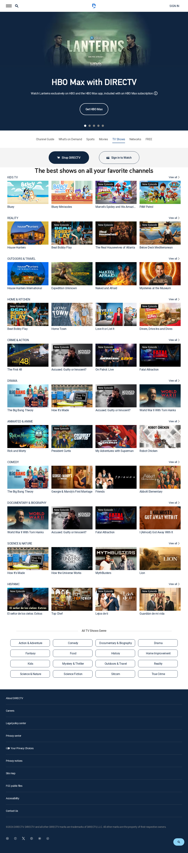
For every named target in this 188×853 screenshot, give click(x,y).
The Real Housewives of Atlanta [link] (115, 247)
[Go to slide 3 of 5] (94, 126)
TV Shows (118, 139)
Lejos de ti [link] (101, 613)
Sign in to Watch (121, 158)
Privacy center (13, 735)
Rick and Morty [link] (16, 451)
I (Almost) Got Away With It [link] (156, 532)
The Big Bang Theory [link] (20, 410)
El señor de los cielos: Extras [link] (24, 613)
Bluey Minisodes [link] (61, 207)
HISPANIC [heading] (13, 584)
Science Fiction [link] (73, 674)
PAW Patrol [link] (146, 207)
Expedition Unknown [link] (64, 288)
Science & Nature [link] (30, 674)
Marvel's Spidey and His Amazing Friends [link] (121, 207)
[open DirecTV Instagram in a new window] (31, 838)
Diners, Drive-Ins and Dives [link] (156, 329)
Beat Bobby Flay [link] (61, 247)
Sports (90, 139)
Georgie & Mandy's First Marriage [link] (71, 491)
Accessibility (12, 798)
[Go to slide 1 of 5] (85, 126)
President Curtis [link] (61, 451)
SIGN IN (174, 6)
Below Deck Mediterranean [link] (156, 247)
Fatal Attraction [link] (149, 369)
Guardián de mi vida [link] (152, 613)
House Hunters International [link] (24, 288)
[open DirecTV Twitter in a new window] (23, 838)
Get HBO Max (94, 109)
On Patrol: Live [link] (104, 369)
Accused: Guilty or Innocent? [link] (68, 369)
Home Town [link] (58, 329)
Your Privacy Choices (22, 748)
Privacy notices (14, 760)
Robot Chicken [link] (149, 451)
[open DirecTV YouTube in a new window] (39, 838)
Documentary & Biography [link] (115, 643)
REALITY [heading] (12, 218)
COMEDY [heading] (13, 462)
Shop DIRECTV (71, 158)
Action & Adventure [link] (30, 643)
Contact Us (12, 811)
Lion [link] (142, 573)
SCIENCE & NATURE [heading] (19, 543)
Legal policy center (16, 723)
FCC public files (14, 785)
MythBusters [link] (103, 573)
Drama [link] (158, 643)
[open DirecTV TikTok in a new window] (47, 838)
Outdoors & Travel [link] (116, 664)
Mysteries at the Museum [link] (155, 288)
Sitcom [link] (115, 674)
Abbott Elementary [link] (151, 491)
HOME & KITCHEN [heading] (18, 299)
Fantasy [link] (31, 653)
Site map (10, 773)
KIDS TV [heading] (12, 177)
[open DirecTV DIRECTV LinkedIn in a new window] (7, 838)
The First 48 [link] (14, 369)
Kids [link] (30, 664)
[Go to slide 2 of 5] (89, 126)
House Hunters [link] (16, 247)
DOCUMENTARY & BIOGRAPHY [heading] (26, 503)
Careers (10, 710)
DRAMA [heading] (12, 381)
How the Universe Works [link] (66, 573)
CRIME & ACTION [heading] (18, 340)
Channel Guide (45, 139)
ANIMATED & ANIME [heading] (20, 421)
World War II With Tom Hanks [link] (158, 410)
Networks (135, 139)
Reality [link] (158, 664)
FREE (149, 139)
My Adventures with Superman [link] (114, 451)
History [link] (115, 653)
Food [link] (73, 653)
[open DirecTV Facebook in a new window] (15, 838)
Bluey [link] (10, 207)
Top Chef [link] (57, 613)
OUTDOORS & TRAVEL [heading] (21, 259)
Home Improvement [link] (158, 653)
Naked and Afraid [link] (106, 288)
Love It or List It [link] (104, 329)
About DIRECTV (14, 698)
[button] (9, 6)
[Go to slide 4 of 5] (98, 126)
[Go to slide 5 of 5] (103, 126)
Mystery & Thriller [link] (73, 664)
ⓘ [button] (156, 93)
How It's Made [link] (60, 410)
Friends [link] (100, 491)
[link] (27, 192)
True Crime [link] (158, 674)
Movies (103, 139)
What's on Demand (70, 139)
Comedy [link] (73, 643)
